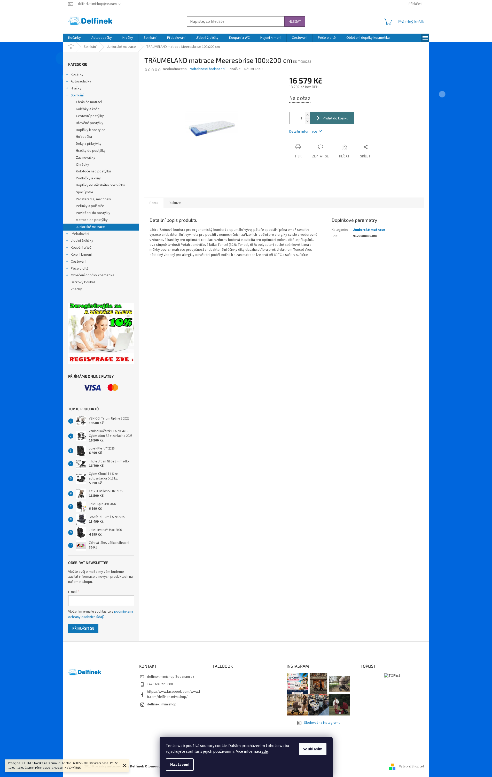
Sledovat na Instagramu (322, 722)
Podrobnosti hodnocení (207, 69)
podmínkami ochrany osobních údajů (100, 614)
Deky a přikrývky (88, 143)
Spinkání (77, 95)
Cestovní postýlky (90, 116)
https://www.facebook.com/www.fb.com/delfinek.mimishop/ (173, 694)
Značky (76, 289)
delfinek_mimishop (161, 704)
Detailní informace (303, 131)
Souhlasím (313, 749)
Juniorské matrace (90, 227)
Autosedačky (81, 81)
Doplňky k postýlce (90, 130)
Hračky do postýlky (91, 150)
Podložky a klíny (88, 178)
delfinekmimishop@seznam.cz (170, 676)
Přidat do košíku (335, 118)
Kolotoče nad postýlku (93, 171)
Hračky (76, 88)
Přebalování (80, 234)
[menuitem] (74, 38)
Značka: (246, 69)
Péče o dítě (80, 268)
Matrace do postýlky (92, 220)
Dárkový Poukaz (83, 282)
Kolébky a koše (88, 109)
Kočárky (77, 74)
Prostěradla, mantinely (93, 199)
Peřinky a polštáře (90, 206)
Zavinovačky (85, 157)
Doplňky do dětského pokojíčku (100, 185)
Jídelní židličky (82, 240)
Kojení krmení (81, 254)
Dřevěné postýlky (89, 123)
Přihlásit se (83, 628)
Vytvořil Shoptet (411, 766)
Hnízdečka (84, 136)
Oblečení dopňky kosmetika (92, 275)
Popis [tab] (154, 202)
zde (265, 751)
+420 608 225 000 (160, 684)
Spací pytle (84, 192)
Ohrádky (82, 164)
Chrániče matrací (89, 102)
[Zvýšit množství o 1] (307, 115)
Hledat (294, 21)
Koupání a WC (81, 247)
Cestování (78, 261)
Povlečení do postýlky (93, 213)
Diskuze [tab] (175, 202)
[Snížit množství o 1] (307, 121)
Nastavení (179, 764)
